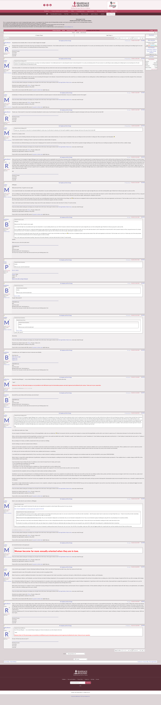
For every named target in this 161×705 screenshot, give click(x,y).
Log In (156, 30)
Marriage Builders (57, 30)
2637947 (143, 392)
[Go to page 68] (144, 38)
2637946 (143, 377)
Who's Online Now (151, 40)
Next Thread (109, 35)
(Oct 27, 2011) (15, 270)
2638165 (143, 601)
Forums (63, 30)
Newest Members (151, 47)
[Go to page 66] (123, 38)
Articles (102, 14)
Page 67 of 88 (117, 38)
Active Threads (83, 32)
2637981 (143, 413)
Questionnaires (90, 11)
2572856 (143, 40)
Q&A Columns (94, 14)
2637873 (143, 259)
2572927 (143, 92)
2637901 (143, 315)
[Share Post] (139, 40)
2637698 (143, 182)
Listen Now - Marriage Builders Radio (112, 5)
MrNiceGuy (129, 625)
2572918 (143, 58)
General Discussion (71, 30)
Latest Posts (151, 56)
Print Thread (6, 38)
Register (151, 30)
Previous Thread (39, 35)
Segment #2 (14, 358)
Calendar (77, 32)
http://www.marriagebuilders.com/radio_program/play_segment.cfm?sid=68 (29, 508)
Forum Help (145, 661)
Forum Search (151, 35)
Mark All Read (13, 661)
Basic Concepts (84, 14)
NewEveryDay (128, 40)
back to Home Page (80, 4)
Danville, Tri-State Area (7, 72)
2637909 (143, 350)
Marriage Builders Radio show (65, 82)
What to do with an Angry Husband (20, 278)
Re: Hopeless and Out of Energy (65, 40)
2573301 (143, 109)
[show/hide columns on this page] (156, 32)
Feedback (64, 679)
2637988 (143, 542)
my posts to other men (37, 89)
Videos (72, 11)
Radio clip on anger (16, 356)
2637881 (143, 283)
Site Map (92, 679)
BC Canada (6, 390)
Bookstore (46, 11)
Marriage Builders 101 (81, 30)
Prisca (29, 85)
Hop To (64, 653)
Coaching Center (81, 11)
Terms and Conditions (72, 679)
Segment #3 (14, 359)
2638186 (143, 625)
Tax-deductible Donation (56, 14)
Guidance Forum (111, 14)
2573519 (143, 125)
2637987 (143, 498)
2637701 (143, 217)
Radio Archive (114, 11)
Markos (13, 274)
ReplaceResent (128, 58)
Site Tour (66, 14)
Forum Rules (6, 661)
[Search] (154, 32)
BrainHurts (129, 315)
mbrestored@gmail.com (68, 26)
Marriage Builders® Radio (102, 11)
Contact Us (140, 661)
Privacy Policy (80, 679)
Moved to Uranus (7, 231)
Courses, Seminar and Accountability (60, 11)
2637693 (143, 157)
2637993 (143, 567)
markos (129, 92)
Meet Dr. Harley (74, 14)
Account (97, 679)
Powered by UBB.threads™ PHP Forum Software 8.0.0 (80, 696)
